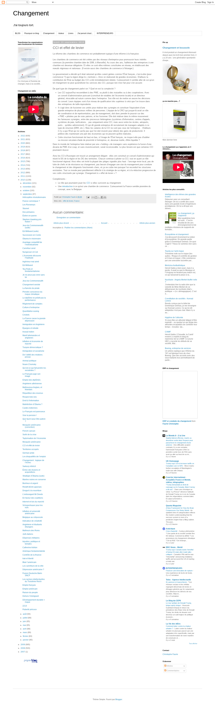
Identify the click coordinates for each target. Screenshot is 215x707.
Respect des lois (30, 397)
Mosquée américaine (32, 442)
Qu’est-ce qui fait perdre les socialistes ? (34, 369)
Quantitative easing (31, 311)
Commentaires (172, 671)
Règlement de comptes (32, 304)
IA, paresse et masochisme (176, 582)
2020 (23, 143)
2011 (23, 176)
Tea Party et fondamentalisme (31, 270)
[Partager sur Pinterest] (105, 197)
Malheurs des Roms (31, 530)
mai (24, 625)
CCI (88, 183)
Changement (31, 13)
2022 (23, 136)
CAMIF (168, 332)
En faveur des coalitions (33, 498)
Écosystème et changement (177, 234)
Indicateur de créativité (32, 521)
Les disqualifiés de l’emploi (34, 456)
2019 (23, 147)
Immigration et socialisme (33, 351)
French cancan (29, 431)
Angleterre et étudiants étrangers (32, 525)
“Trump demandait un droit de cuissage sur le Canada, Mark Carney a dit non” (180, 487)
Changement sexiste (31, 284)
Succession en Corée (32, 235)
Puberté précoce (30, 609)
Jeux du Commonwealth (33, 281)
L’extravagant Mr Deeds (33, 494)
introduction (67, 186)
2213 (25, 606)
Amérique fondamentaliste (34, 551)
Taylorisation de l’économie (34, 438)
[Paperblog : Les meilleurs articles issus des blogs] (30, 662)
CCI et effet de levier (31, 445)
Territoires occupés (31, 449)
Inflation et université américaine (31, 512)
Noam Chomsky (29, 364)
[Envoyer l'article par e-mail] (88, 197)
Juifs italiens (28, 534)
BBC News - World (174, 547)
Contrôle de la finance (32, 555)
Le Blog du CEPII (173, 601)
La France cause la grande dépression (34, 319)
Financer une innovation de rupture (179, 571)
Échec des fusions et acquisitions (31, 471)
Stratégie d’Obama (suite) (33, 476)
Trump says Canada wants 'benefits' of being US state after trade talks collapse (180, 552)
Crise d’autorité (172, 531)
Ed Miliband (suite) (31, 231)
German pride (28, 453)
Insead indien (28, 332)
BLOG (17, 33)
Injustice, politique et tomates (31, 542)
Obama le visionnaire (32, 239)
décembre (27, 183)
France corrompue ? (31, 201)
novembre (27, 187)
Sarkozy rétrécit (29, 466)
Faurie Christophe (171, 424)
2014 (23, 165)
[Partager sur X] (99, 197)
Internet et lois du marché (33, 502)
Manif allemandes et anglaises (31, 336)
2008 (23, 648)
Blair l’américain (29, 562)
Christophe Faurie (170, 654)
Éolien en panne (30, 216)
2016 (23, 158)
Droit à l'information (31, 400)
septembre (27, 194)
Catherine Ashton (30, 547)
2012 (23, 172)
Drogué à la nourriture (32, 490)
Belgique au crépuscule (33, 517)
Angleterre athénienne (32, 383)
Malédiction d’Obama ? (32, 404)
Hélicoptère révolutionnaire (34, 197)
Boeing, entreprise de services (178, 348)
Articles (169, 666)
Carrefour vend (29, 248)
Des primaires (28, 212)
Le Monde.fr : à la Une (175, 436)
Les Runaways (29, 205)
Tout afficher (193, 643)
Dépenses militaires (31, 538)
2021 (23, 139)
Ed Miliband (28, 265)
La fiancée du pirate (31, 288)
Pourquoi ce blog (31, 33)
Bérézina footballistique (175, 265)
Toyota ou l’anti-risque (174, 251)
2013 (23, 169)
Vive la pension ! (30, 415)
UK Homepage (172, 461)
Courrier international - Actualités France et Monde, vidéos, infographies (178, 479)
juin (24, 621)
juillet (25, 618)
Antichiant (170, 529)
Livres (70, 33)
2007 (23, 652)
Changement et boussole (176, 47)
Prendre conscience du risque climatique (32, 293)
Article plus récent (61, 223)
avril (25, 629)
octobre (26, 190)
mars (25, 632)
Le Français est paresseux (34, 411)
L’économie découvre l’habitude (32, 257)
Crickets (26, 315)
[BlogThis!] (96, 197)
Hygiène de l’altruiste (174, 317)
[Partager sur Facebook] (102, 197)
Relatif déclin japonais (32, 487)
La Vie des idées (173, 624)
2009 (23, 644)
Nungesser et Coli (30, 252)
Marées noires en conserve (34, 479)
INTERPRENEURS (105, 33)
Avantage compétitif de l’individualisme (32, 243)
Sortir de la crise (29, 434)
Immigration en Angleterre (34, 324)
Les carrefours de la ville (33, 566)
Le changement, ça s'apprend (186, 214)
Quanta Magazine (173, 506)
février (26, 636)
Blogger (118, 699)
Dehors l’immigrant (31, 596)
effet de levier (68, 201)
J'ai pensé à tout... (85, 33)
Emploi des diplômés (31, 380)
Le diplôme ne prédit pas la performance (34, 299)
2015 (23, 161)
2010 (23, 180)
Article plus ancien (147, 223)
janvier (26, 640)
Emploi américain (30, 589)
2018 (23, 150)
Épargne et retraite (30, 328)
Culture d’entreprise (31, 307)
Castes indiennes (30, 408)
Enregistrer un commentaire (68, 217)
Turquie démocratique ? (33, 347)
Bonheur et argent (30, 483)
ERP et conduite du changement (177, 421)
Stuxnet (26, 208)
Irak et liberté (28, 558)
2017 (23, 154)
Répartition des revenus (33, 393)
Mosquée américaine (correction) (32, 426)
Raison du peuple (30, 592)
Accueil (104, 223)
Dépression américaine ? (33, 569)
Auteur (61, 33)
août (25, 614)
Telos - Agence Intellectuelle (178, 580)
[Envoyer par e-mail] (93, 197)
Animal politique (29, 361)
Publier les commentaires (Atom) (78, 228)
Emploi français (29, 585)
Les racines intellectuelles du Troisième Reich (34, 580)
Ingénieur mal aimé (31, 262)
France (76, 201)
